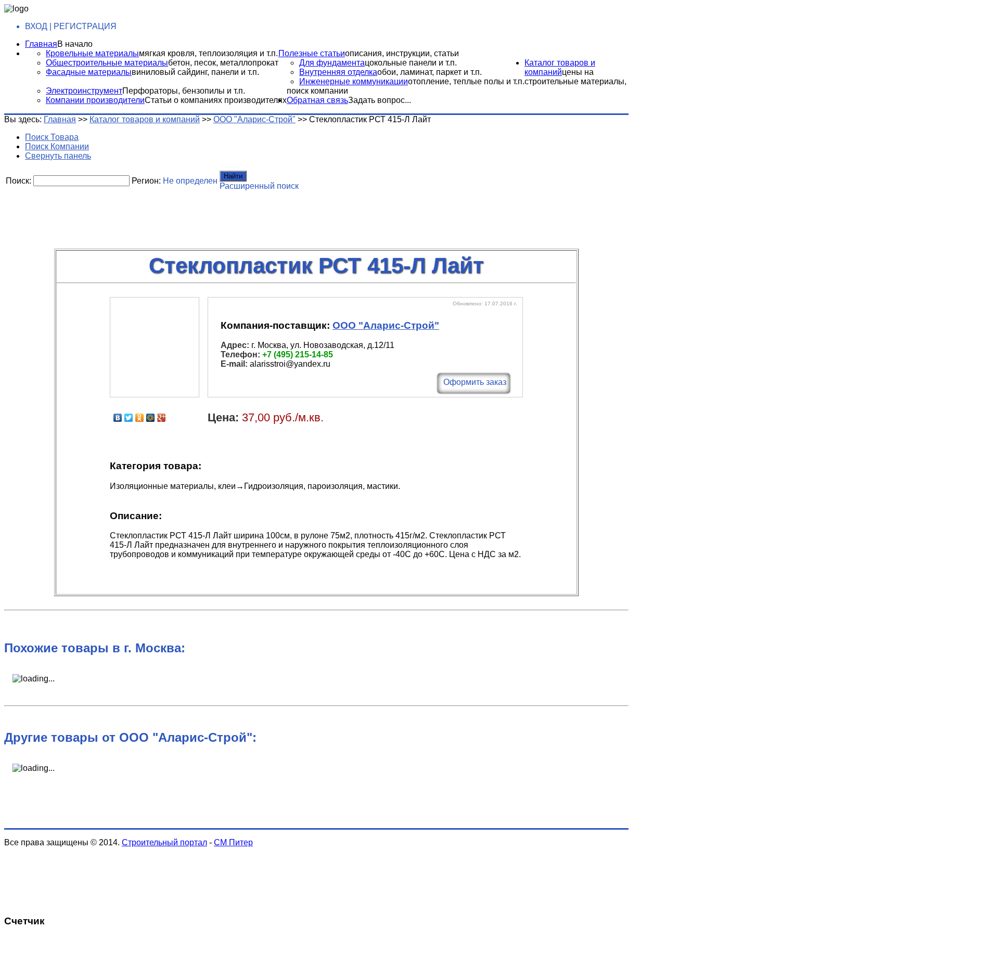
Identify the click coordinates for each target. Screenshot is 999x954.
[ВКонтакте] (117, 417)
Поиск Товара (52, 137)
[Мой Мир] (150, 417)
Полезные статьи (311, 53)
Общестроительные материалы (107, 62)
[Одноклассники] (139, 417)
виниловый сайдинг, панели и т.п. (195, 72)
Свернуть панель (58, 155)
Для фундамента (332, 62)
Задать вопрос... (379, 100)
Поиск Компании (57, 146)
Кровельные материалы (92, 53)
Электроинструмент (84, 90)
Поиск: (18, 180)
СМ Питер (233, 842)
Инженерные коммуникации (353, 81)
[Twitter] (128, 417)
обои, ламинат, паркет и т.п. (429, 72)
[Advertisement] (256, 215)
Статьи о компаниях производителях (216, 100)
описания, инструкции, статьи (402, 53)
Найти (233, 176)
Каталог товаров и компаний (559, 67)
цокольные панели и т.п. (411, 62)
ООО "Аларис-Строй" (254, 119)
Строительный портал (164, 842)
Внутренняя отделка (338, 72)
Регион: (146, 180)
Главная (41, 44)
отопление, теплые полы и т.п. (466, 81)
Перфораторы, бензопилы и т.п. (183, 90)
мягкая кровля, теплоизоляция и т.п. (208, 53)
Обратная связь (317, 100)
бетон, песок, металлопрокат (223, 62)
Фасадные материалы (89, 72)
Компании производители (95, 100)
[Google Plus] (161, 417)
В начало (75, 44)
